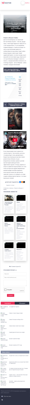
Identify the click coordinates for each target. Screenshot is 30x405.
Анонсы (15, 30)
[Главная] (6, 3)
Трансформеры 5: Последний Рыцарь (9, 203)
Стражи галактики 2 (8, 250)
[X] (24, 182)
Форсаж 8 (19, 249)
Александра (14, 24)
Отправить (10, 295)
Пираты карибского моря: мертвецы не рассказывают (21, 225)
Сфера (18, 202)
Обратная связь (7, 396)
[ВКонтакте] (20, 182)
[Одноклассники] (22, 182)
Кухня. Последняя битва (7, 224)
